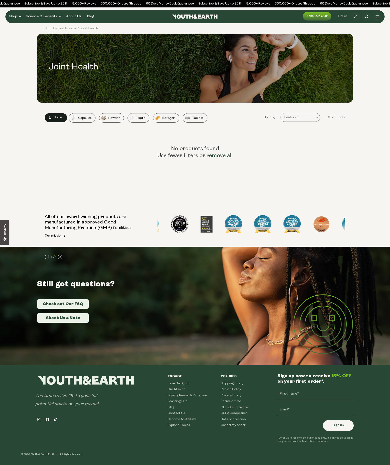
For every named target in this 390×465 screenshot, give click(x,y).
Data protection (233, 419)
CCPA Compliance (234, 413)
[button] (14, 17)
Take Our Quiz (178, 383)
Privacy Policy (231, 395)
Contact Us (176, 413)
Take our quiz (317, 16)
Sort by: (270, 117)
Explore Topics (179, 425)
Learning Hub (178, 401)
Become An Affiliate (182, 419)
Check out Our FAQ (63, 304)
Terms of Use (231, 401)
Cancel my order (233, 425)
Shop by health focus (60, 28)
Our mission (54, 235)
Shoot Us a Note (63, 317)
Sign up (338, 425)
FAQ (171, 407)
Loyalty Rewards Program (187, 395)
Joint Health (88, 28)
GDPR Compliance (234, 407)
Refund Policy (231, 389)
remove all (220, 156)
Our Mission (176, 389)
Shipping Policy (232, 383)
